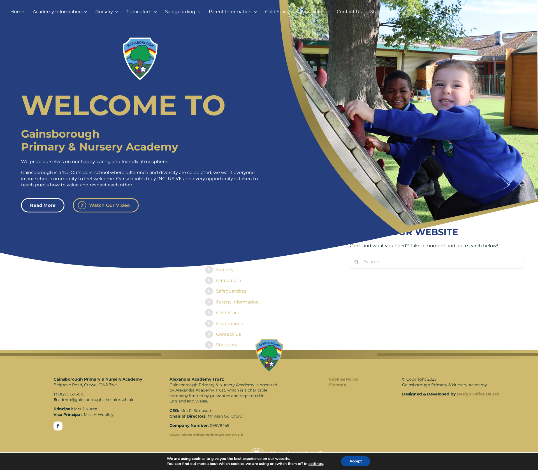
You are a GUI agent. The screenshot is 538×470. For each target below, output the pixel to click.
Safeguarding (231, 291)
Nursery (225, 269)
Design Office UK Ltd (478, 394)
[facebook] (58, 426)
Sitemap (337, 384)
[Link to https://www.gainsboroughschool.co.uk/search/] (449, 11)
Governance (229, 323)
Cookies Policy (343, 379)
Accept (355, 461)
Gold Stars (227, 312)
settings (316, 463)
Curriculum (228, 280)
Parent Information (237, 302)
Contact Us (228, 334)
